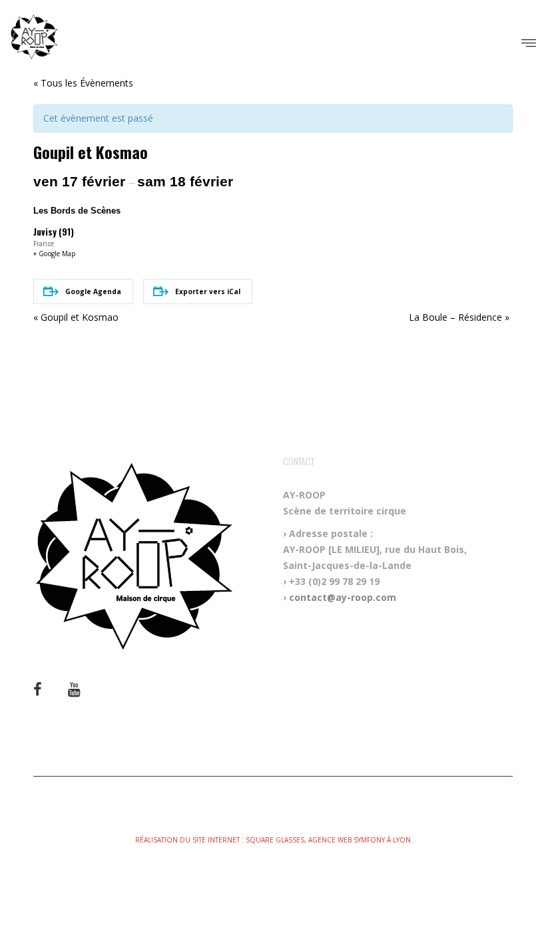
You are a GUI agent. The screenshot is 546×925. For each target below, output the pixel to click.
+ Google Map (54, 253)
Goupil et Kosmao (76, 317)
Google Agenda (93, 291)
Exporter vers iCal (207, 291)
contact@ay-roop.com (342, 597)
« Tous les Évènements (83, 83)
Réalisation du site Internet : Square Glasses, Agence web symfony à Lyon (273, 839)
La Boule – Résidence (459, 317)
